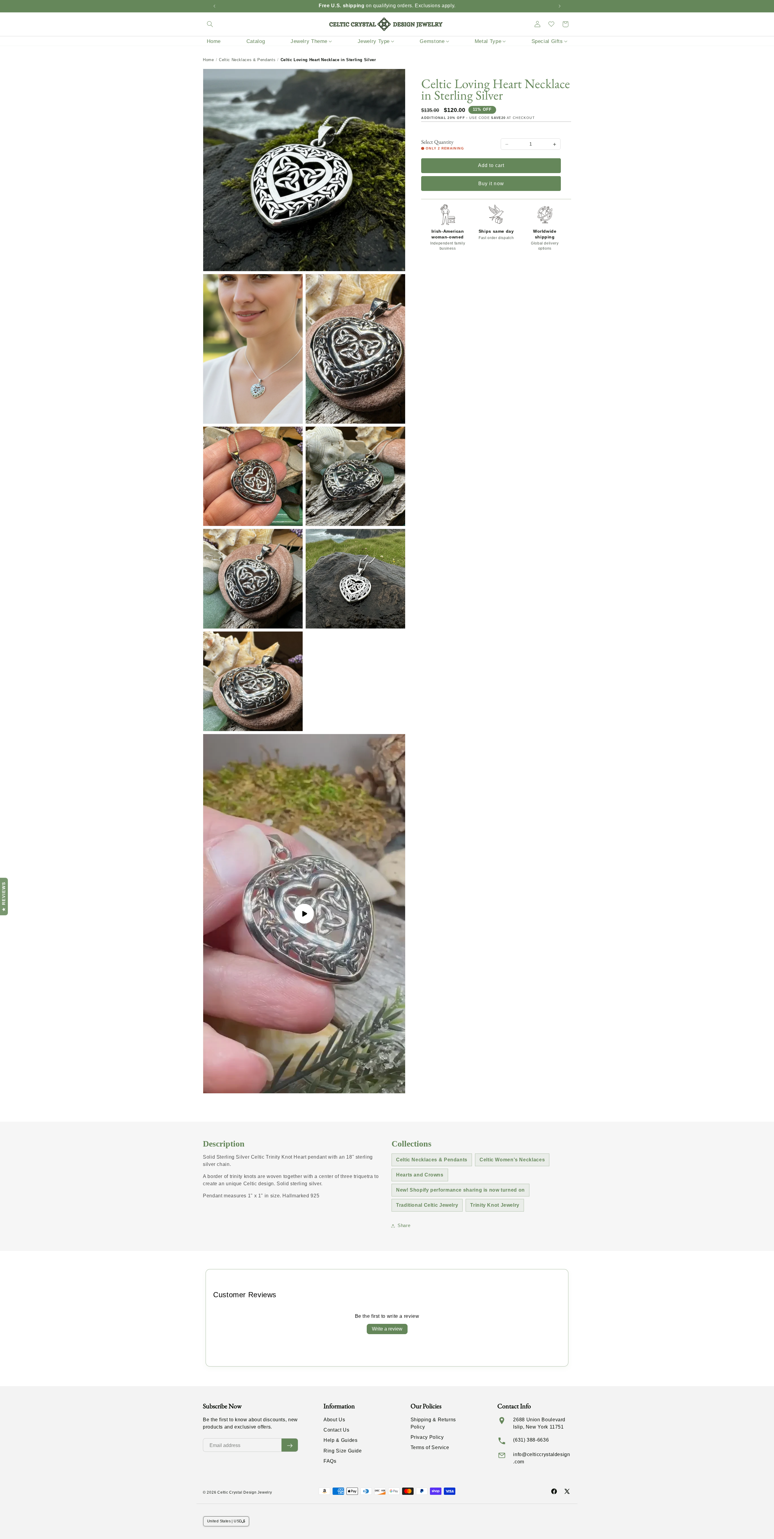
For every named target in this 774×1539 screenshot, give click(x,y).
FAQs (330, 1461)
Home (208, 59)
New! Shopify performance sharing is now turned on (460, 1190)
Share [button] (404, 1225)
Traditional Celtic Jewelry (427, 1205)
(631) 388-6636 (531, 1439)
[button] (210, 24)
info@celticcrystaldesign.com (541, 1458)
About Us (334, 1419)
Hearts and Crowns (420, 1174)
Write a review (387, 1328)
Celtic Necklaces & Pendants (247, 59)
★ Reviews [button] (3, 896)
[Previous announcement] (214, 6)
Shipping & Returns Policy (433, 1423)
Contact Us (336, 1430)
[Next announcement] (559, 6)
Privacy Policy (427, 1437)
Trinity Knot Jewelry (494, 1205)
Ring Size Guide (343, 1450)
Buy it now (491, 183)
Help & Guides (340, 1440)
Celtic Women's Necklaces (512, 1159)
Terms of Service (430, 1447)
